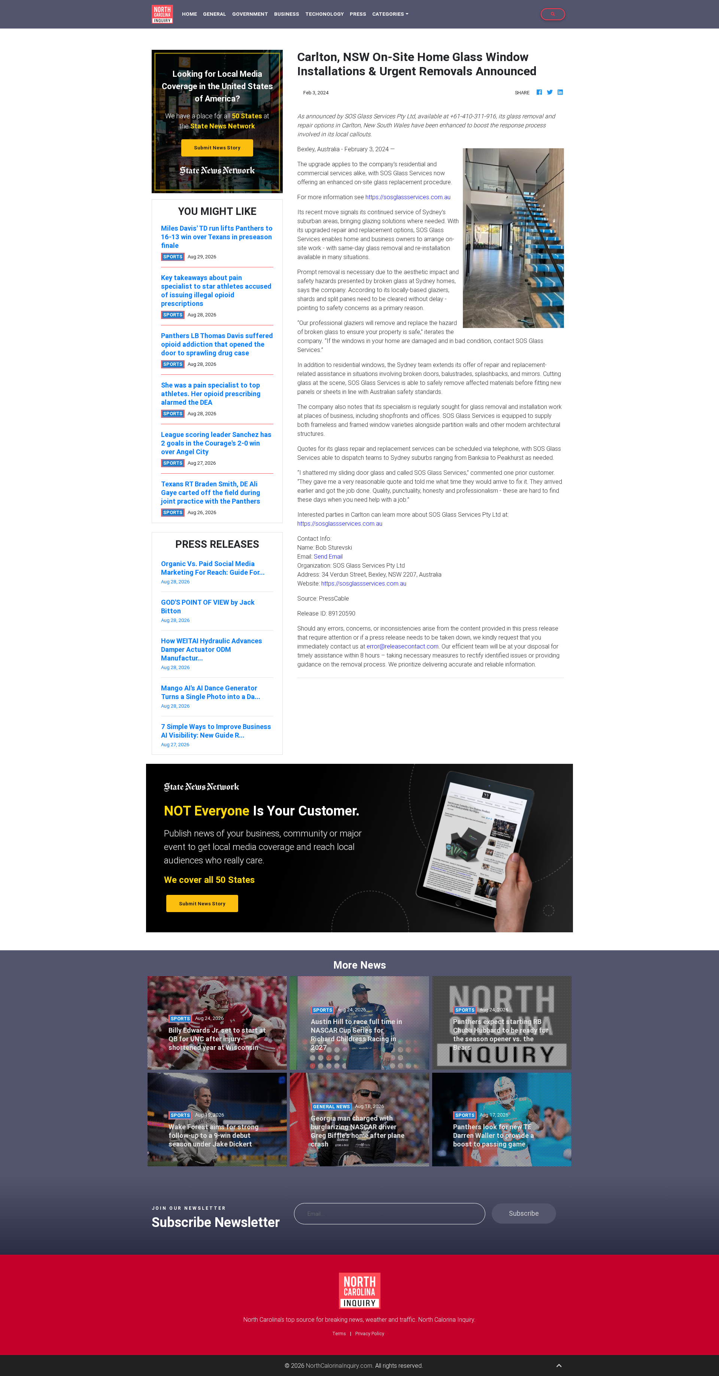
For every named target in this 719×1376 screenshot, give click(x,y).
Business (286, 14)
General (214, 14)
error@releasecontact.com (403, 646)
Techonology (324, 14)
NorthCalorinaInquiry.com (339, 1365)
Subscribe (524, 1213)
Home (191, 13)
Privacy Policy (369, 1333)
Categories (388, 14)
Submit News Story (217, 148)
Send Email (328, 556)
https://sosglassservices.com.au (407, 197)
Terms (339, 1333)
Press (358, 14)
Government (250, 14)
